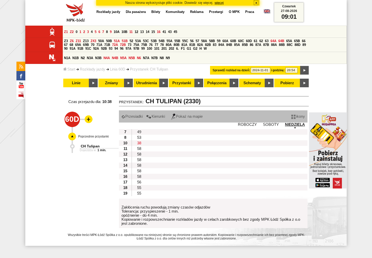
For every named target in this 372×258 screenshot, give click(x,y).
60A (225, 41)
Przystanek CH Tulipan (149, 69)
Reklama (196, 12)
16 (158, 32)
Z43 (93, 41)
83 (214, 45)
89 (304, 45)
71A (99, 45)
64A (273, 41)
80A (169, 45)
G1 (189, 48)
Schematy (252, 83)
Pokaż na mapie (189, 116)
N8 (162, 58)
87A (258, 45)
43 (170, 32)
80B (176, 45)
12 (136, 32)
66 (303, 41)
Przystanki (181, 83)
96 (121, 48)
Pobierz (287, 83)
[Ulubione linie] (87, 119)
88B (282, 45)
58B (212, 41)
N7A (146, 58)
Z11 (78, 41)
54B (161, 41)
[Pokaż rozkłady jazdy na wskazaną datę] (304, 70)
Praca (249, 12)
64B (281, 41)
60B (233, 41)
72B (123, 45)
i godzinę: (278, 70)
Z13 (86, 41)
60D (249, 41)
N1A (67, 58)
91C (88, 48)
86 (251, 45)
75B (144, 45)
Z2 (72, 32)
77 (156, 45)
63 (266, 41)
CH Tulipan (90, 146)
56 (192, 41)
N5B (132, 58)
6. (177, 48)
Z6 (72, 41)
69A (78, 45)
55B (177, 41)
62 (261, 41)
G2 (195, 48)
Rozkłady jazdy (92, 69)
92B (104, 48)
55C (185, 41)
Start (71, 69)
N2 (83, 58)
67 (66, 45)
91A (72, 48)
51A (117, 41)
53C (146, 41)
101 (156, 48)
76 (151, 45)
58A (204, 41)
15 (153, 32)
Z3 (66, 41)
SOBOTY (271, 125)
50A (101, 41)
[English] (267, 12)
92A (96, 48)
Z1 (66, 32)
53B (154, 41)
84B (229, 45)
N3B (98, 58)
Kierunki (158, 116)
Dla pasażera (136, 12)
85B (245, 45)
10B (124, 32)
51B (125, 41)
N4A (107, 58)
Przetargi (216, 12)
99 (143, 48)
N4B (115, 58)
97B (136, 48)
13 (142, 32)
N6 (139, 58)
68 (71, 45)
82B (208, 45)
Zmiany (111, 83)
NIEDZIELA (295, 125)
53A (138, 41)
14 (147, 32)
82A (200, 45)
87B (266, 45)
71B (107, 45)
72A (115, 45)
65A (289, 41)
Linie (76, 83)
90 (66, 48)
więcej (219, 3)
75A (136, 45)
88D (297, 45)
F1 (183, 48)
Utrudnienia (146, 83)
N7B (154, 58)
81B (192, 45)
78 (162, 45)
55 (139, 188)
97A (128, 48)
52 (131, 41)
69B (86, 45)
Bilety (155, 12)
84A (221, 45)
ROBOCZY (247, 125)
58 (139, 149)
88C (290, 45)
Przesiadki (134, 116)
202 (171, 48)
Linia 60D (117, 69)
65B (297, 41)
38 (139, 143)
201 (164, 48)
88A (274, 45)
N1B (75, 58)
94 (116, 48)
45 (175, 32)
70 (92, 45)
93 (110, 48)
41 (164, 32)
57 (197, 41)
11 (131, 32)
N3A (90, 58)
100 (149, 48)
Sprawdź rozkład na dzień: (231, 70)
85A (237, 45)
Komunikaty (175, 12)
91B (80, 48)
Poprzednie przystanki (93, 136)
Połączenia (216, 83)
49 (139, 132)
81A (184, 45)
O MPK (234, 12)
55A (169, 41)
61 (255, 41)
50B (109, 41)
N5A (123, 58)
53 (139, 137)
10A (116, 32)
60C (241, 41)
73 (129, 45)
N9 (168, 58)
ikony (300, 116)
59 (218, 41)
